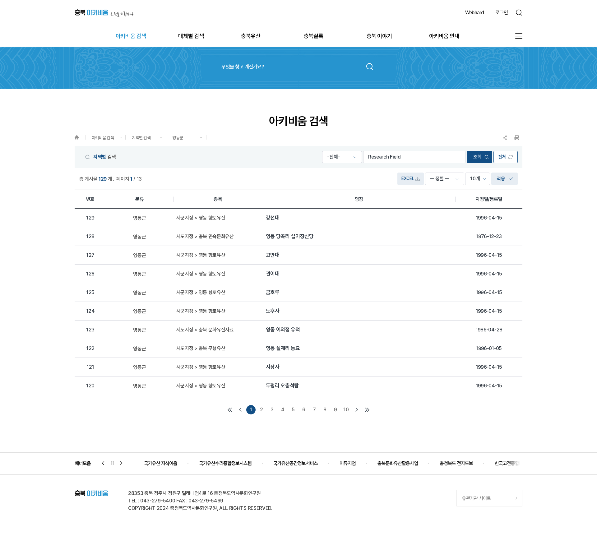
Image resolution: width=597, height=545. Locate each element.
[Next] (356, 409)
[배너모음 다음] (121, 463)
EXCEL (407, 178)
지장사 (273, 367)
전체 (502, 157)
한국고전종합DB (510, 463)
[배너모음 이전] (103, 463)
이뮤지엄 (348, 463)
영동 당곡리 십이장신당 (290, 236)
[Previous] (240, 409)
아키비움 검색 (103, 137)
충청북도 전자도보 (456, 463)
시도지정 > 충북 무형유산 (200, 348)
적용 (501, 179)
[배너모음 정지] (112, 463)
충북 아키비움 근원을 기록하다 (104, 12)
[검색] (519, 12)
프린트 (516, 137)
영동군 (177, 137)
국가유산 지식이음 (160, 463)
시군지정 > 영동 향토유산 (200, 217)
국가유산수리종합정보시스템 (225, 463)
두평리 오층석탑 (282, 385)
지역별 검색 (141, 137)
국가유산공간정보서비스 (295, 463)
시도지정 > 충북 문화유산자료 (205, 329)
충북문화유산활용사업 (397, 463)
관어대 (273, 273)
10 (346, 410)
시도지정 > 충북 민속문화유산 (205, 236)
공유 (505, 137)
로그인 (501, 13)
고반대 (273, 255)
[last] (367, 409)
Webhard (474, 13)
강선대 (273, 217)
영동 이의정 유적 (283, 329)
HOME (80, 137)
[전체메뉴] (518, 36)
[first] (229, 409)
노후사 (273, 311)
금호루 (273, 292)
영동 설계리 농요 (283, 348)
